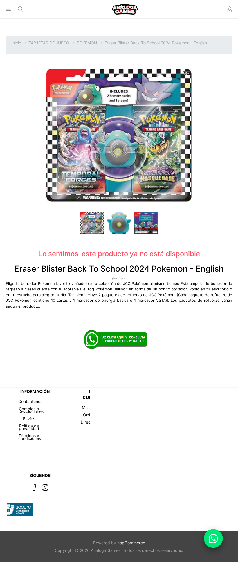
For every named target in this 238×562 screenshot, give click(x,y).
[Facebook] (34, 487)
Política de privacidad (29, 427)
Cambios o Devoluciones (31, 410)
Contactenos (30, 401)
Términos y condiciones (29, 437)
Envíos (29, 418)
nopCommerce (131, 542)
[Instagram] (45, 487)
